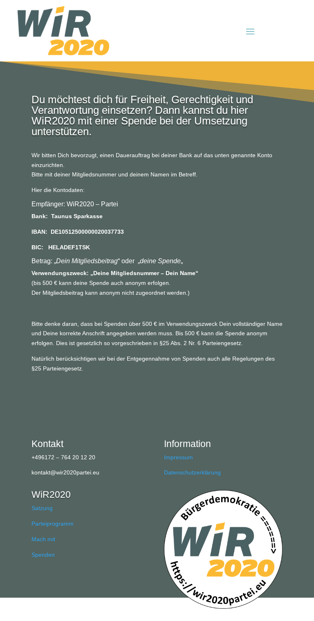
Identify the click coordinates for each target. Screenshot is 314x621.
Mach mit (43, 539)
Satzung (42, 508)
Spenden (43, 554)
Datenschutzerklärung (192, 472)
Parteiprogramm (52, 523)
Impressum (178, 457)
